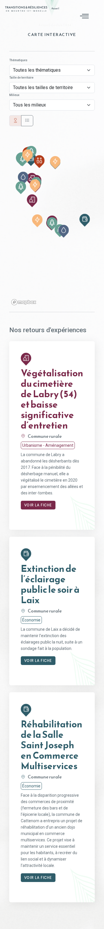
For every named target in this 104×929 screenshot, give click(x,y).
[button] (23, 178)
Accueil (55, 8)
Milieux (14, 95)
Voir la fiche (38, 505)
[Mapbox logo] (23, 302)
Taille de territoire (21, 77)
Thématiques (18, 60)
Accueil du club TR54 (54, 25)
